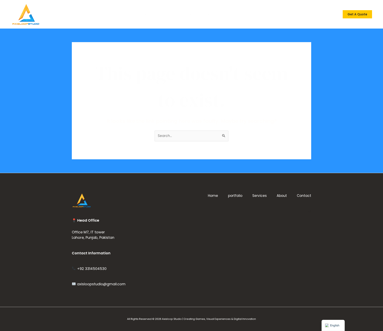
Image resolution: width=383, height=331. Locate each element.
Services (191, 14)
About (213, 14)
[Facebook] (298, 211)
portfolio (167, 14)
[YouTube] (286, 211)
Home (145, 14)
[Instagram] (309, 211)
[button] (357, 14)
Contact (235, 14)
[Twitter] (274, 211)
